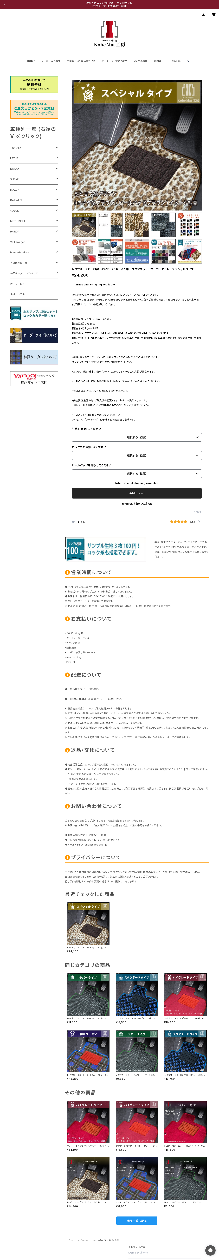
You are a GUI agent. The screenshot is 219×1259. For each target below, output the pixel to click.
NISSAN (15, 168)
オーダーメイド (18, 283)
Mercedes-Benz (20, 252)
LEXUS (14, 158)
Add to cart (137, 493)
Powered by (133, 1252)
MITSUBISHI (17, 221)
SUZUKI (15, 210)
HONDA (15, 231)
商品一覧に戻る (137, 1220)
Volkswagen (17, 242)
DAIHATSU (16, 200)
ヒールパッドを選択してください (92, 465)
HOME (31, 61)
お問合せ (159, 61)
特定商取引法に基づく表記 (106, 1240)
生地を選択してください (86, 429)
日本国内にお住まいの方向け (136, 503)
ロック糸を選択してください (89, 447)
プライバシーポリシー (78, 1240)
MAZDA (14, 189)
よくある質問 (141, 61)
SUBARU (15, 179)
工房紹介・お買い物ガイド (81, 61)
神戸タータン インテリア (24, 273)
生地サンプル (17, 294)
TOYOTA (15, 147)
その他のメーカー (19, 262)
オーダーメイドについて (114, 61)
